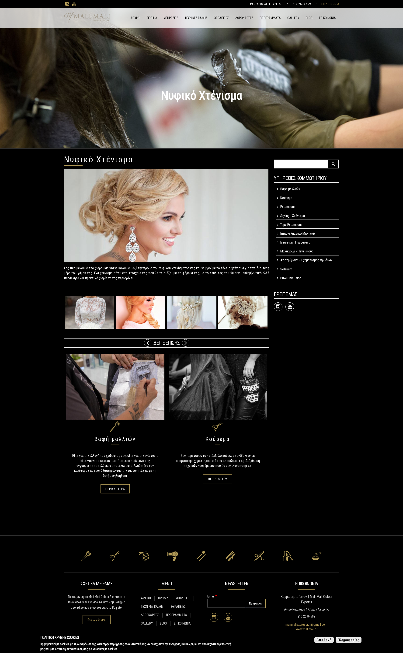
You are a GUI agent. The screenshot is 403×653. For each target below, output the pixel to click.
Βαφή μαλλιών (115, 439)
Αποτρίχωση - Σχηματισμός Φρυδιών (306, 260)
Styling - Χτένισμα (292, 216)
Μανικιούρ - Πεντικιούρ (296, 251)
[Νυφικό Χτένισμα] (89, 312)
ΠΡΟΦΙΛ (152, 18)
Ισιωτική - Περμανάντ (295, 242)
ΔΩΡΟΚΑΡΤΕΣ (244, 18)
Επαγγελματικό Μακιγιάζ (298, 233)
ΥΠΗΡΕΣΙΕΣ (171, 18)
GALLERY (293, 18)
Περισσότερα (96, 619)
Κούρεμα (217, 439)
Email (212, 596)
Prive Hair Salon (290, 278)
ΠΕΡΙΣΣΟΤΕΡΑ (115, 489)
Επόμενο (185, 343)
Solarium (286, 269)
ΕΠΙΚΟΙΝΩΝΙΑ (330, 4)
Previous (147, 343)
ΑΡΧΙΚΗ (135, 18)
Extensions (287, 207)
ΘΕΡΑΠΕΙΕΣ (221, 18)
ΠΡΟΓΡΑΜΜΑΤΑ (270, 18)
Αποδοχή (324, 640)
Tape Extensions (291, 225)
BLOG (309, 18)
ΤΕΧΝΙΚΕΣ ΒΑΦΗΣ (196, 18)
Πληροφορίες (348, 640)
